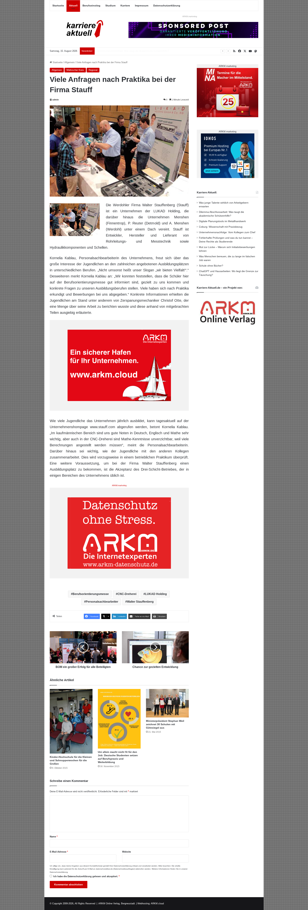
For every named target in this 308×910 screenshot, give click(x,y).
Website (126, 851)
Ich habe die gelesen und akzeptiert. (86, 876)
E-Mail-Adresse (59, 851)
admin (55, 99)
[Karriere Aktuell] (83, 29)
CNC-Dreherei (126, 593)
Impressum (141, 5)
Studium (110, 5)
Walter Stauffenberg (140, 601)
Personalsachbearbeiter (102, 601)
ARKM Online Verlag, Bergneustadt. (116, 903)
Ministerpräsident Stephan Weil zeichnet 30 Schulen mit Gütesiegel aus (165, 724)
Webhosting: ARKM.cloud (150, 903)
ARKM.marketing (189, 16)
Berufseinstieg (91, 5)
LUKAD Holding (156, 593)
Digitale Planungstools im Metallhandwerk (117, 51)
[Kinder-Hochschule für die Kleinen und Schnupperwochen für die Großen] (71, 721)
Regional (93, 70)
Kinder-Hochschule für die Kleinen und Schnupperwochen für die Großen (71, 760)
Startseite (58, 5)
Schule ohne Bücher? (211, 265)
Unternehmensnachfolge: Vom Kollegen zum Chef (227, 232)
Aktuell (73, 5)
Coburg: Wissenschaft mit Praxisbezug (220, 226)
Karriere (125, 5)
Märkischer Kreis (75, 70)
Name (54, 836)
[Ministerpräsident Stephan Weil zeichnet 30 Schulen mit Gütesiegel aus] (167, 703)
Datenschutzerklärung (166, 5)
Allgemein (69, 62)
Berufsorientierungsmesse (91, 593)
